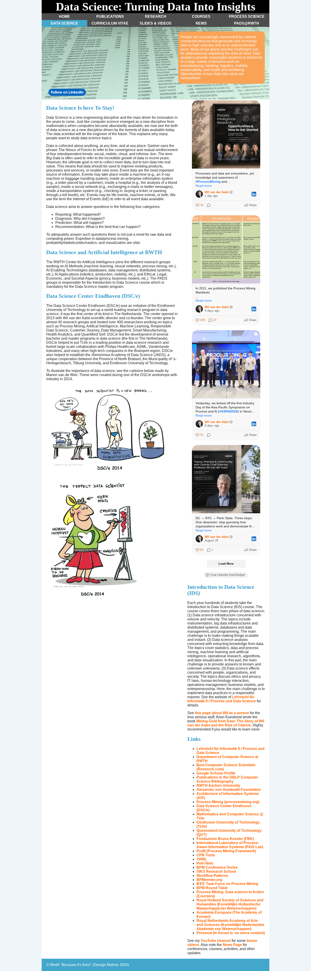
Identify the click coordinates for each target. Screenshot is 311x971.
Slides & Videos (155, 23)
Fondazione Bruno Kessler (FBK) (225, 839)
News (201, 23)
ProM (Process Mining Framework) (226, 851)
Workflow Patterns (212, 875)
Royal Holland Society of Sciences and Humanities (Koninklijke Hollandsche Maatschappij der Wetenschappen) (229, 904)
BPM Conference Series (217, 867)
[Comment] (207, 205)
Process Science (247, 16)
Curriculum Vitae (110, 23)
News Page (232, 945)
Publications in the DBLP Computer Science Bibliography (227, 779)
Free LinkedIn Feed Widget (227, 575)
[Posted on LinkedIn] (254, 194)
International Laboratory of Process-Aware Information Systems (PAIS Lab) (229, 845)
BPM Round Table (212, 888)
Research (155, 16)
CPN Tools (205, 855)
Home (64, 16)
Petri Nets (204, 863)
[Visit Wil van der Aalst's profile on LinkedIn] (199, 194)
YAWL (201, 859)
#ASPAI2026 (228, 411)
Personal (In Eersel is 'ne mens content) (230, 933)
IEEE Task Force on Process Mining (227, 884)
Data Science (64, 23)
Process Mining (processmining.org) (227, 802)
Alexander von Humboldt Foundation (228, 789)
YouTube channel (216, 941)
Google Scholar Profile (215, 773)
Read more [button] (204, 185)
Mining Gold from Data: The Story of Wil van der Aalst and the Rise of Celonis (225, 723)
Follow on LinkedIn (67, 92)
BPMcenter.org (209, 880)
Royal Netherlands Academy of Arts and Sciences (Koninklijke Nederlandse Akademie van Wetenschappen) (230, 925)
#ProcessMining (208, 181)
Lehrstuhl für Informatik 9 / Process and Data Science (221, 699)
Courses (201, 16)
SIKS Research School (216, 871)
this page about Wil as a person (222, 713)
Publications (110, 16)
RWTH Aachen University (218, 785)
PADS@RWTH (246, 23)
